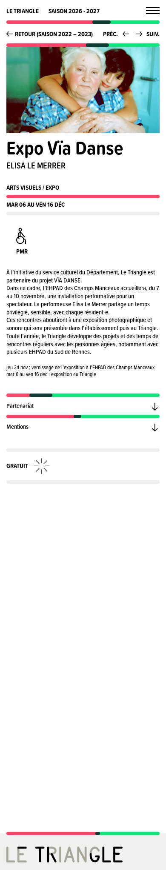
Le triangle (22, 11)
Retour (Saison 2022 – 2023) (54, 33)
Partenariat (20, 405)
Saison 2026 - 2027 (74, 11)
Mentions (17, 426)
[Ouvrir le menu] (153, 10)
